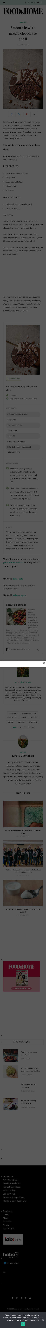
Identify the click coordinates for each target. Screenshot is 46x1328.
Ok (23, 1324)
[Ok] (43, 1320)
